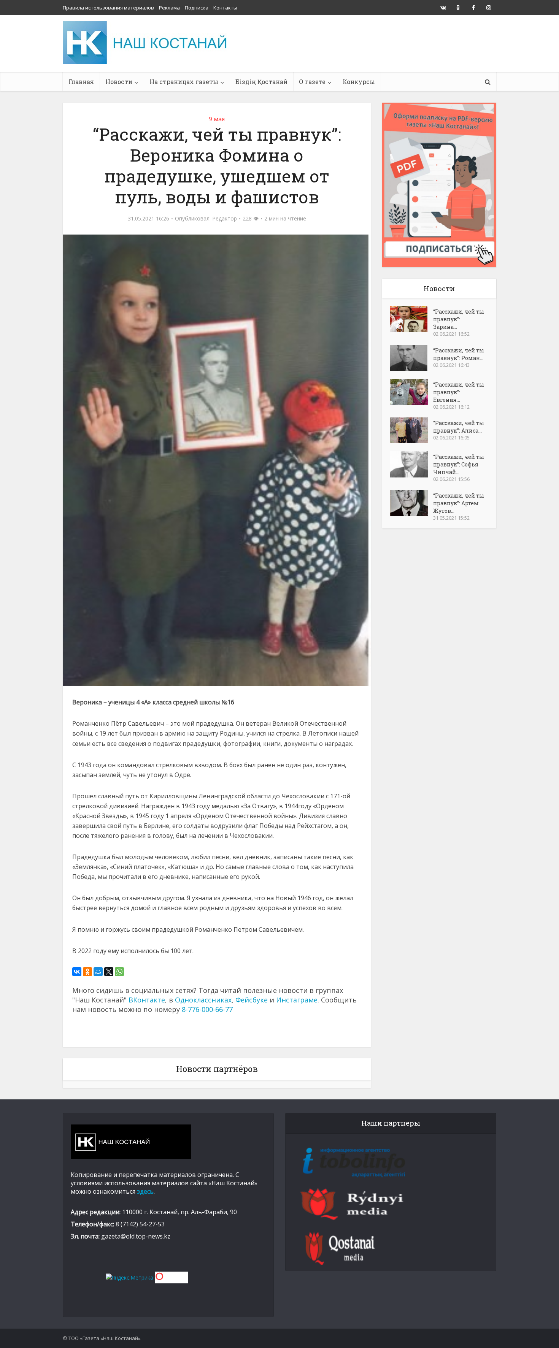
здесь (145, 1191)
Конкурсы (359, 82)
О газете (312, 82)
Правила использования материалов (108, 7)
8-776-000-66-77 (207, 1009)
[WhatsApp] (119, 971)
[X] (108, 971)
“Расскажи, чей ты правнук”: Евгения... (458, 392)
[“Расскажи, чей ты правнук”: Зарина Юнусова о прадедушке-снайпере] (411, 319)
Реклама (169, 7)
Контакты (225, 7)
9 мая (217, 119)
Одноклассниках (203, 999)
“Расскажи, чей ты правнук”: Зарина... (458, 319)
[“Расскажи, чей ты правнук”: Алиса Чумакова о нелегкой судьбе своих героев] (411, 430)
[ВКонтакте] (76, 971)
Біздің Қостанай (261, 82)
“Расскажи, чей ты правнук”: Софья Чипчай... (458, 464)
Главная (81, 82)
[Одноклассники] (87, 971)
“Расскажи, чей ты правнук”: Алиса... (458, 426)
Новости (118, 82)
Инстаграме (297, 999)
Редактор (224, 218)
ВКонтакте (147, 999)
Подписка (196, 7)
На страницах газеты (183, 82)
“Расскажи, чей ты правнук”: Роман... (458, 354)
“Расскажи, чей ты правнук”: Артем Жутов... (458, 503)
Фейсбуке (251, 999)
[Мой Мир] (98, 971)
